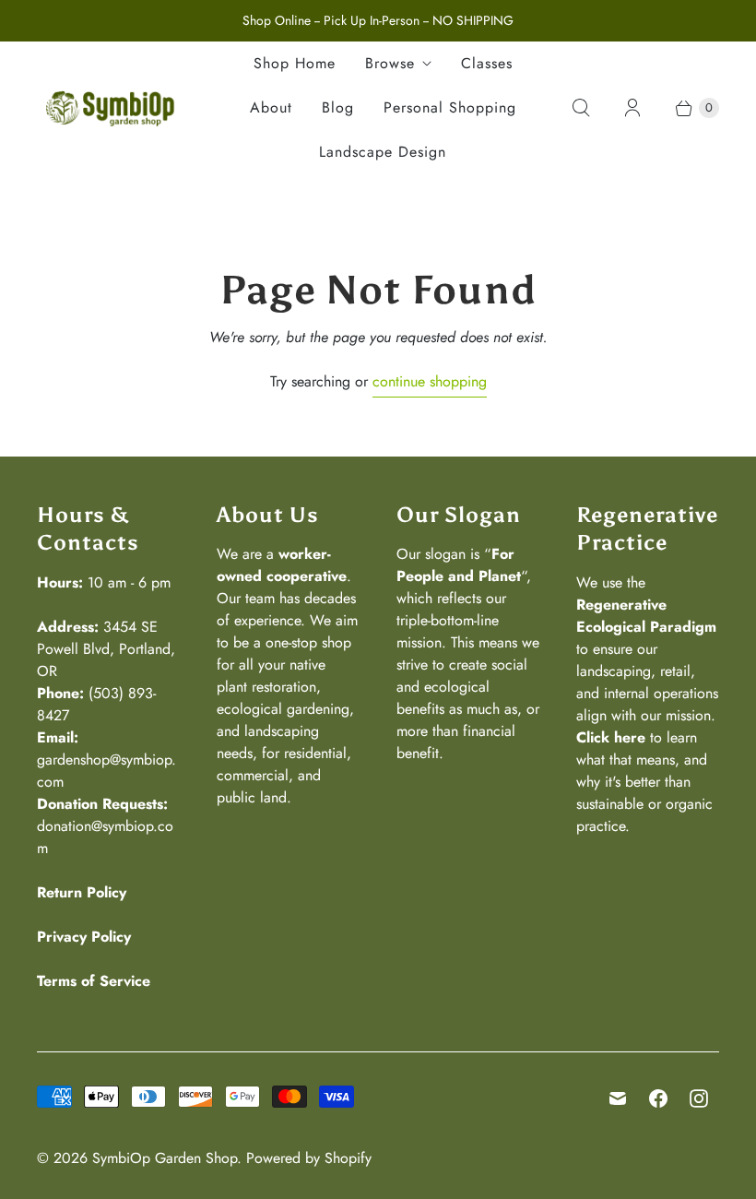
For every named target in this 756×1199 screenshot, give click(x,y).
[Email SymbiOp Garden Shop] (617, 1098)
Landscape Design (382, 151)
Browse (390, 63)
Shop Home (295, 63)
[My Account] (632, 108)
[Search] (581, 108)
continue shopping (429, 381)
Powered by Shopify (309, 1158)
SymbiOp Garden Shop (164, 1158)
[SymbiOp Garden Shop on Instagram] (699, 1098)
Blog (338, 107)
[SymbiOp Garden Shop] (110, 108)
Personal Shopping (450, 107)
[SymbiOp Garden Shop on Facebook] (658, 1098)
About (271, 107)
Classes (487, 63)
